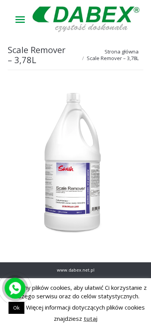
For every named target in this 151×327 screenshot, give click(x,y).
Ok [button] (16, 307)
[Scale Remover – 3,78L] (75, 164)
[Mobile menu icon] (20, 19)
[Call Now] (14, 287)
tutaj (91, 318)
